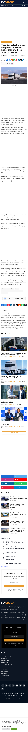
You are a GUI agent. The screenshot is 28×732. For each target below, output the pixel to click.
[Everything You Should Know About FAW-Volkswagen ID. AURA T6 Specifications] (5, 530)
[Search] (23, 2)
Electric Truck (11, 288)
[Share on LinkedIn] (19, 60)
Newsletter (9, 695)
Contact (15, 695)
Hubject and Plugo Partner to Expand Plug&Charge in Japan (11, 401)
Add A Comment (14, 432)
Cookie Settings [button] (6, 728)
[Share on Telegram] (23, 60)
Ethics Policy (4, 673)
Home (3, 693)
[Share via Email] (21, 60)
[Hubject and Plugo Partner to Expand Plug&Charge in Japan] (14, 392)
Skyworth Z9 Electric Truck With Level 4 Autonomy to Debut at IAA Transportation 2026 (12, 378)
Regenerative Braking (6, 290)
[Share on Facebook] (7, 60)
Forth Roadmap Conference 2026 (13, 563)
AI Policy (3, 666)
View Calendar (4, 566)
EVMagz (20, 698)
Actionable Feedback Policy (7, 664)
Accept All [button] (13, 728)
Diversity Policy (4, 671)
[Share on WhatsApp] (14, 60)
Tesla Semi (4, 293)
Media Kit (22, 693)
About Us (8, 693)
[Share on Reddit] (12, 60)
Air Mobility (13, 5)
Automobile (4, 5)
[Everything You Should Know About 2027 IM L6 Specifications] (5, 523)
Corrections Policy (5, 660)
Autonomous (22, 5)
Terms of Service (5, 675)
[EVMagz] (7, 2)
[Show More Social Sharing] (26, 60)
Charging (4, 288)
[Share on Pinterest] (16, 60)
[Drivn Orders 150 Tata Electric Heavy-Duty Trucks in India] (14, 414)
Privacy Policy (13, 590)
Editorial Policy (4, 658)
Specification (20, 290)
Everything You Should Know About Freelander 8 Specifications (17, 506)
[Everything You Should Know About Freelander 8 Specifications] (5, 506)
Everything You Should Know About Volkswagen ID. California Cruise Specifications (18, 514)
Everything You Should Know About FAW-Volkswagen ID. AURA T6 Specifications (17, 530)
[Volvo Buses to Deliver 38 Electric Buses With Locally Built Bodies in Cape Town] (14, 344)
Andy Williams (5, 55)
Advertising (15, 693)
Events (20, 695)
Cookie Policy (4, 669)
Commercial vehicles (6, 41)
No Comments (22, 55)
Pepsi (16, 288)
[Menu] (26, 2)
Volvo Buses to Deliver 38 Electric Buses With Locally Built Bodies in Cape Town (13, 353)
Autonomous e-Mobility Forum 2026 (14, 554)
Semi (14, 290)
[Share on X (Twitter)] (10, 60)
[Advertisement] (14, 26)
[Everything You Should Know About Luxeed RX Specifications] (5, 498)
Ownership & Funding (6, 656)
